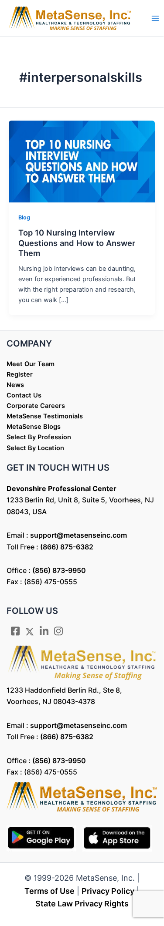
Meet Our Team (31, 364)
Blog (24, 217)
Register (20, 374)
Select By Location (35, 448)
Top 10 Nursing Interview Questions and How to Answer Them (76, 243)
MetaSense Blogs (34, 427)
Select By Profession (39, 437)
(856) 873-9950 (59, 570)
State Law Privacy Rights (82, 903)
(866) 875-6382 (66, 546)
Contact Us (24, 395)
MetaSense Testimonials (45, 416)
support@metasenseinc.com (78, 535)
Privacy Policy (108, 891)
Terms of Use (49, 891)
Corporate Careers (36, 406)
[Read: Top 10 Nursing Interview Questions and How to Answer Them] (82, 161)
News (15, 385)
